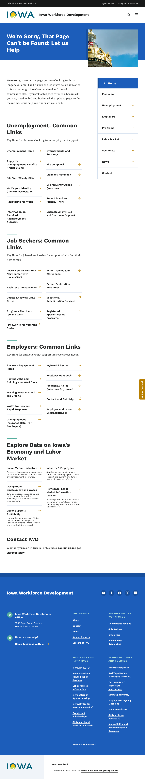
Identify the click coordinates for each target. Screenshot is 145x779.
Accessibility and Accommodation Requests (118, 727)
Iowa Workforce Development (64, 15)
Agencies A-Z (108, 3)
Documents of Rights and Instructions (116, 685)
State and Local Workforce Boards (82, 724)
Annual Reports (81, 637)
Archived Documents (84, 744)
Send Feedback (60, 764)
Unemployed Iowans (119, 623)
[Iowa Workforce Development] (21, 14)
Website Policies (117, 709)
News (75, 631)
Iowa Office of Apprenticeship (81, 697)
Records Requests (118, 667)
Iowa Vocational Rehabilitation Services (81, 677)
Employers (114, 635)
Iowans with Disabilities (115, 642)
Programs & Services (128, 3)
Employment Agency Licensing (119, 702)
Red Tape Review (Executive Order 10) (119, 675)
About (75, 620)
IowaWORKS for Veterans (81, 706)
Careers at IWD (80, 642)
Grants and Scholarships (79, 715)
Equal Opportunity (118, 694)
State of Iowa (116, 717)
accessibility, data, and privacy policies (99, 770)
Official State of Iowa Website (21, 3)
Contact (76, 626)
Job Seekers (115, 629)
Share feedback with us (29, 643)
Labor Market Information (80, 687)
